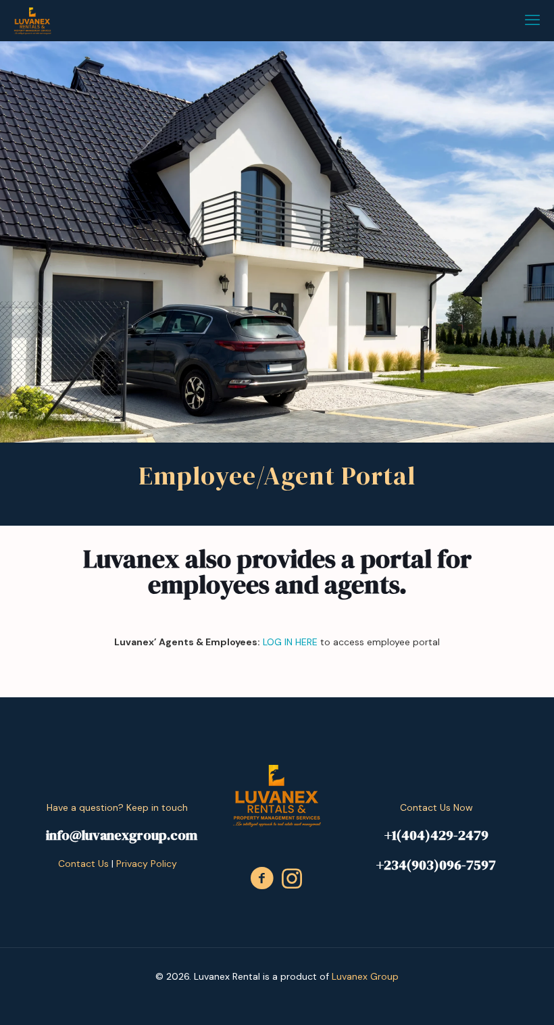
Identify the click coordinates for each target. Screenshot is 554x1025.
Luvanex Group (365, 976)
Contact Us (83, 863)
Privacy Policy (146, 863)
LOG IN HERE (290, 642)
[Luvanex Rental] (32, 20)
